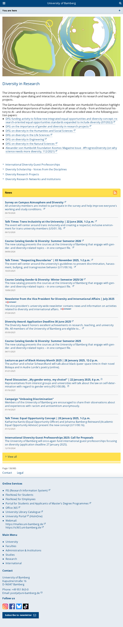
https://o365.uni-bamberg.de (23, 527)
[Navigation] (4, 3)
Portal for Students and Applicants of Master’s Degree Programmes (47, 503)
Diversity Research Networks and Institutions (33, 179)
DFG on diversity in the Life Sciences (28, 135)
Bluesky (19, 606)
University (12, 542)
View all (12, 456)
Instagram (5, 606)
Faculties (11, 546)
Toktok (26, 606)
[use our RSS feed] (115, 193)
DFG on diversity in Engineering (25, 139)
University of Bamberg (61, 3)
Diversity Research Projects (22, 174)
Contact (7, 472)
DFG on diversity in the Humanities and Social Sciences (39, 131)
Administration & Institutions (23, 550)
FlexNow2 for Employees (21, 499)
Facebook (12, 606)
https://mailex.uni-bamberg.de (24, 524)
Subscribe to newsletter (18, 615)
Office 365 (12, 508)
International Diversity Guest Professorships (32, 164)
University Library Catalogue (23, 512)
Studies (10, 554)
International (14, 563)
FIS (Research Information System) (27, 490)
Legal (20, 472)
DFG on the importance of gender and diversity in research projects (47, 126)
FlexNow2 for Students (19, 495)
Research (11, 559)
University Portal (16, 516)
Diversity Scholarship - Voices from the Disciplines (36, 169)
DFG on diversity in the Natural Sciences (30, 143)
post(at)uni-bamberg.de (25, 593)
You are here (9, 10)
